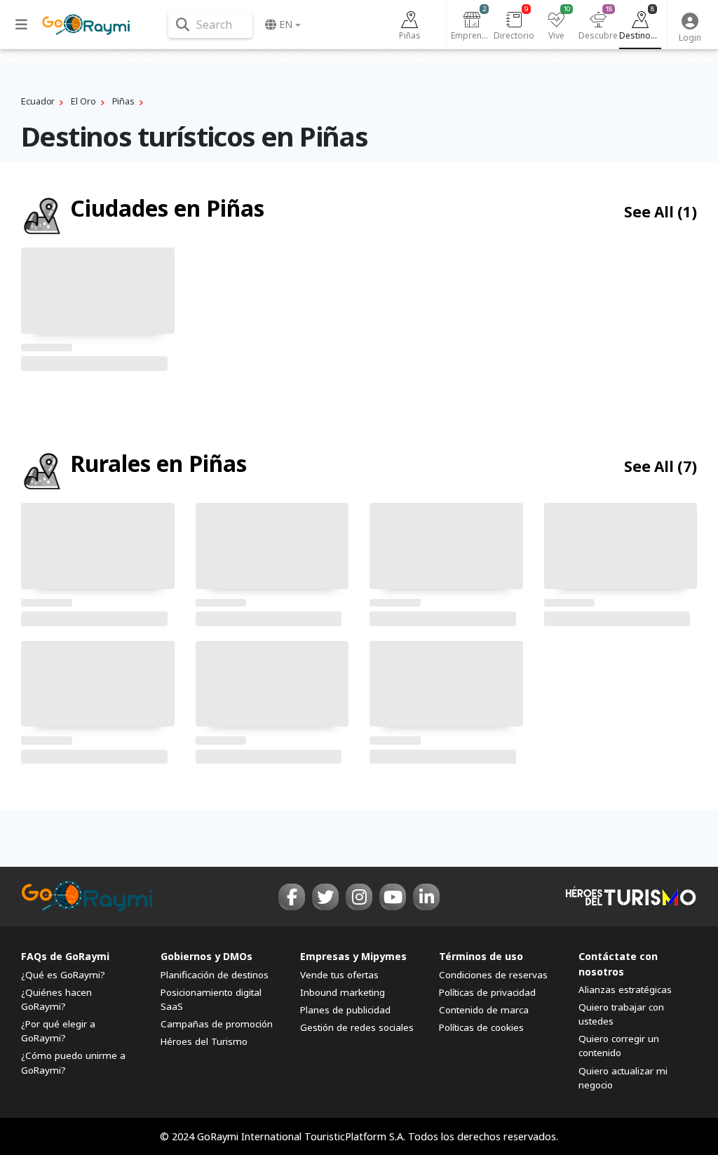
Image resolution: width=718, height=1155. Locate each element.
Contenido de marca (484, 1010)
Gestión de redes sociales (357, 1027)
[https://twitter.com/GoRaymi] (325, 897)
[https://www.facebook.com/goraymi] (291, 897)
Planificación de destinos (215, 974)
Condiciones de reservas (493, 974)
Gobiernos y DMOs (206, 956)
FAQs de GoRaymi (65, 956)
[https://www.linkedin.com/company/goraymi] (426, 897)
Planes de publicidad (345, 1010)
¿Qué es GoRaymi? (63, 974)
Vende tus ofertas (339, 974)
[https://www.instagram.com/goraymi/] (359, 897)
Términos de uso (481, 956)
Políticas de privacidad (487, 992)
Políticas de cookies (481, 1027)
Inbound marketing (342, 992)
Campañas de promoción (217, 1024)
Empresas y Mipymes (353, 956)
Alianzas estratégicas (625, 989)
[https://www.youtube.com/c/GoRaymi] (392, 897)
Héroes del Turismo (204, 1041)
